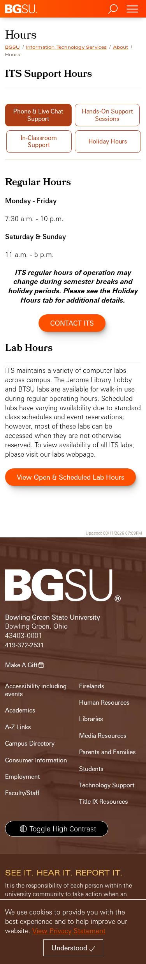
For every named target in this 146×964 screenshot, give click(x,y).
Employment (22, 776)
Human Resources (104, 702)
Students (91, 769)
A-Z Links (18, 727)
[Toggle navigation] (132, 9)
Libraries (91, 719)
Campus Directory (30, 743)
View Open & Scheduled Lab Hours (70, 477)
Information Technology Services (66, 47)
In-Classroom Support (39, 141)
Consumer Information (36, 760)
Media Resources (103, 735)
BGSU (12, 47)
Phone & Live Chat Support (38, 115)
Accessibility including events (36, 690)
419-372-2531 (24, 645)
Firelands (91, 686)
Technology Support (106, 785)
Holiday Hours (108, 141)
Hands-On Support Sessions (107, 115)
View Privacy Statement (69, 931)
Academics (20, 710)
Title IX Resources (103, 801)
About (120, 47)
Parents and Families (107, 752)
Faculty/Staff (22, 793)
